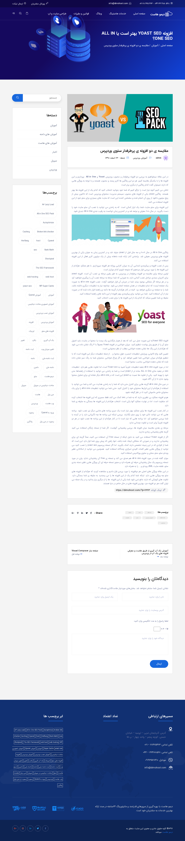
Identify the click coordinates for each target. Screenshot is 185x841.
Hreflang (25, 240)
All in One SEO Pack (45, 213)
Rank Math (49, 249)
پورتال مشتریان (38, 3)
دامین (36, 367)
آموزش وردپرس (47, 322)
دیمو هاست (49, 376)
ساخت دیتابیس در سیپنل (44, 385)
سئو (137, 518)
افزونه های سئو (48, 331)
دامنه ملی (50, 367)
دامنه (33, 358)
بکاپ (34, 340)
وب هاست (49, 403)
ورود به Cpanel (47, 412)
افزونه (31, 322)
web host (50, 277)
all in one (149, 512)
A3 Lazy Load (48, 204)
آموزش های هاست (47, 143)
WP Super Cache (46, 286)
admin (158, 158)
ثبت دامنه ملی (48, 358)
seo (139, 512)
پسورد (31, 412)
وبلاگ (99, 14)
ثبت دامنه (30, 349)
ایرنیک (31, 331)
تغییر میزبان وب (47, 349)
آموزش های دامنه (48, 134)
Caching (26, 231)
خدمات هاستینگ (117, 14)
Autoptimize (48, 222)
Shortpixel (49, 258)
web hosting (32, 277)
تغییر (23, 340)
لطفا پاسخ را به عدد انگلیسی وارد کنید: (151, 621)
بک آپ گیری (49, 340)
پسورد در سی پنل (47, 421)
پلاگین (29, 421)
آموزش (144, 158)
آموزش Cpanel (35, 295)
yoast (130, 512)
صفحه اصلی (139, 14)
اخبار (54, 152)
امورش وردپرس (149, 518)
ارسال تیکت (17, 3)
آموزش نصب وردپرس (45, 313)
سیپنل (54, 161)
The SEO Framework (45, 268)
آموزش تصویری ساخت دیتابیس (41, 304)
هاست (37, 394)
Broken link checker (45, 231)
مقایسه (127, 518)
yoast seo (162, 518)
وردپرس (136, 158)
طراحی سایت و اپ (57, 14)
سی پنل (51, 394)
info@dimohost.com (118, 3)
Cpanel (51, 240)
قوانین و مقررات (81, 14)
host (38, 240)
